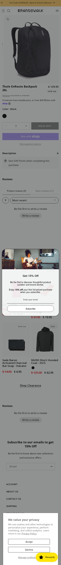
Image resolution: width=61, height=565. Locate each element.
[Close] (55, 252)
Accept (29, 541)
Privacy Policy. (29, 533)
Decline (29, 549)
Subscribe (31, 308)
